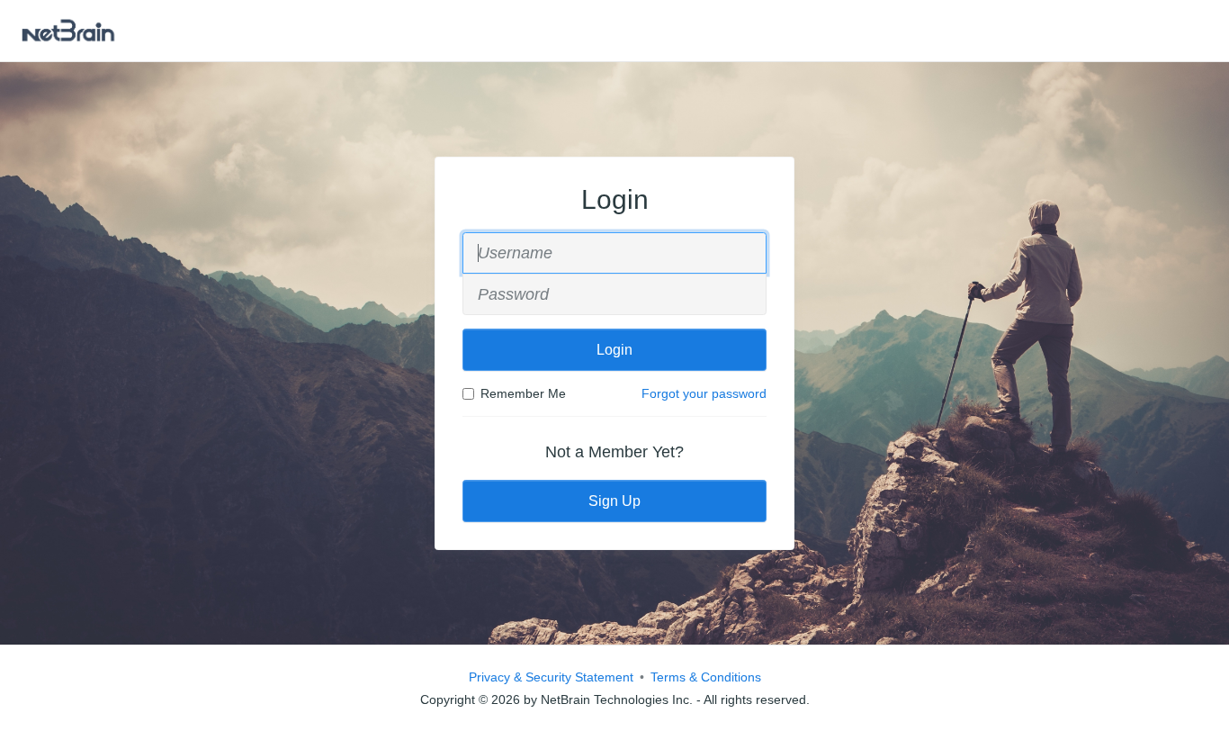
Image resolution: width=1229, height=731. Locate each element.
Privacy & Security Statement (551, 677)
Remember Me (523, 393)
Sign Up (614, 501)
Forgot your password (704, 393)
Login (614, 349)
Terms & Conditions (705, 677)
